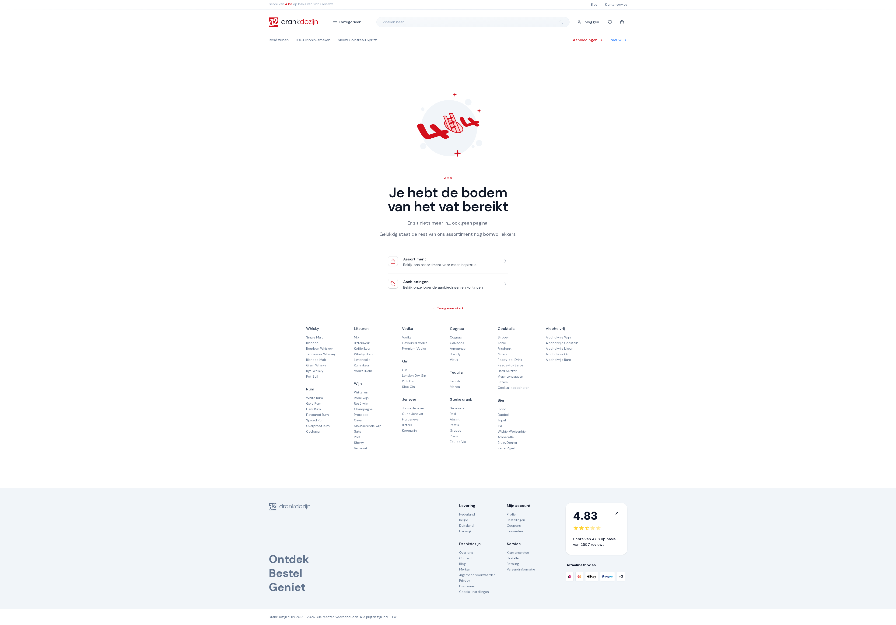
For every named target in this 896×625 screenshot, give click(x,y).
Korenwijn (409, 430)
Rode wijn (361, 398)
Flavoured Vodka (414, 343)
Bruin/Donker (507, 443)
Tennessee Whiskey (321, 354)
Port (357, 437)
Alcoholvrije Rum (558, 360)
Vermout (360, 448)
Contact (465, 558)
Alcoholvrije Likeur (559, 348)
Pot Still (312, 376)
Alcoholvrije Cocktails (562, 343)
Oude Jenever (412, 414)
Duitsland (466, 525)
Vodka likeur (363, 371)
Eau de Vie (458, 442)
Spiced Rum (315, 420)
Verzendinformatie (521, 569)
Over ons (466, 552)
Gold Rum (313, 403)
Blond (502, 409)
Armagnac (458, 348)
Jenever (409, 399)
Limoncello (362, 360)
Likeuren (361, 328)
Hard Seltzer (507, 371)
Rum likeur (361, 365)
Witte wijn (361, 392)
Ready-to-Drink (510, 360)
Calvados (457, 343)
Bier (501, 400)
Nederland (467, 514)
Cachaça (313, 431)
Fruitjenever (411, 419)
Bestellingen (516, 520)
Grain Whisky (316, 365)
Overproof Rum (318, 426)
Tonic (502, 343)
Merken (464, 569)
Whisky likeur (364, 354)
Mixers (503, 354)
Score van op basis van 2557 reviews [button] (301, 4)
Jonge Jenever (413, 408)
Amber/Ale (506, 437)
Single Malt (314, 337)
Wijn (358, 383)
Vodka (407, 328)
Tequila (456, 372)
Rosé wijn (361, 403)
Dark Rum (313, 409)
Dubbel (503, 415)
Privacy (464, 580)
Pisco (454, 436)
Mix (356, 337)
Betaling (513, 564)
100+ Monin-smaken (313, 40)
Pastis (454, 425)
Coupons (514, 525)
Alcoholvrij (555, 328)
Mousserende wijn (368, 426)
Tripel (502, 420)
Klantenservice (518, 552)
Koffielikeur (362, 348)
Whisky (312, 328)
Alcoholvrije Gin (557, 354)
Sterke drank (461, 399)
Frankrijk (465, 531)
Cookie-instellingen (474, 592)
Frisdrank (504, 348)
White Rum (314, 398)
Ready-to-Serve (510, 365)
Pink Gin (408, 381)
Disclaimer (467, 586)
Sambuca (457, 408)
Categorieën (350, 22)
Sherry (359, 443)
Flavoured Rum (317, 415)
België (463, 520)
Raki (453, 414)
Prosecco (361, 415)
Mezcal (455, 387)
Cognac (457, 328)
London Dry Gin (414, 375)
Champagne (363, 409)
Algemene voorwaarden (477, 575)
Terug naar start (448, 308)
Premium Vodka (414, 348)
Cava (358, 420)
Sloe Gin (408, 387)
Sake (357, 431)
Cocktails (506, 328)
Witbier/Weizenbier (512, 431)
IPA (500, 426)
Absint (455, 419)
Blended (312, 343)
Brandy (455, 354)
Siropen (504, 337)
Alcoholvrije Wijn (558, 337)
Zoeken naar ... (395, 22)
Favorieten (515, 531)
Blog (462, 564)
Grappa (456, 430)
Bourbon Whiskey (319, 348)
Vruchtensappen (510, 376)
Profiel (511, 514)
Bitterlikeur (362, 343)
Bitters (407, 425)
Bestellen (514, 558)
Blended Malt (316, 360)
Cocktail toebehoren (513, 388)
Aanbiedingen (416, 281)
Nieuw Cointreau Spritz (357, 40)
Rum (310, 389)
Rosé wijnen (279, 40)
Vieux (454, 360)
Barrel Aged (506, 448)
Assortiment (414, 259)
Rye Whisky (314, 371)
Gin (405, 361)
